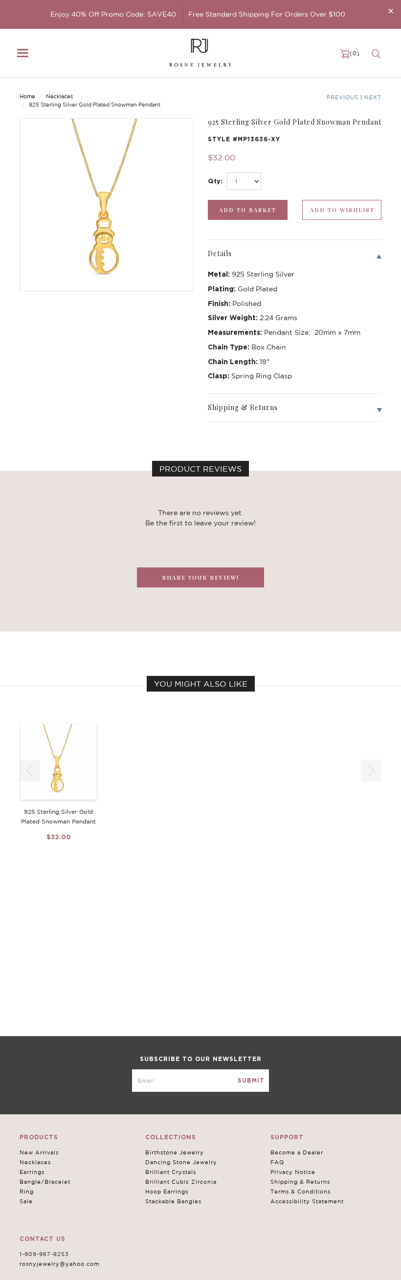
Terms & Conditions (300, 1191)
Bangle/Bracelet (45, 1182)
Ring (27, 1191)
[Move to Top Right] (84, 1267)
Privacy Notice (292, 1172)
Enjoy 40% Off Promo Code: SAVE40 (113, 14)
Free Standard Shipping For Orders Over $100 (266, 14)
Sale (26, 1201)
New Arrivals (39, 1152)
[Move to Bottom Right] (84, 1273)
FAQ (277, 1162)
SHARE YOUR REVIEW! (200, 577)
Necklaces (59, 96)
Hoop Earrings (166, 1191)
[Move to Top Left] (79, 1267)
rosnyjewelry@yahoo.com (59, 1264)
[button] (371, 770)
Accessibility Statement (307, 1201)
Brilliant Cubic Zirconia (181, 1182)
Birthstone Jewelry (174, 1152)
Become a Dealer (296, 1152)
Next (372, 97)
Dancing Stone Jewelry (181, 1162)
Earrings (32, 1172)
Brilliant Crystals (170, 1172)
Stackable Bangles (173, 1201)
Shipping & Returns (300, 1182)
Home (27, 96)
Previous (342, 97)
